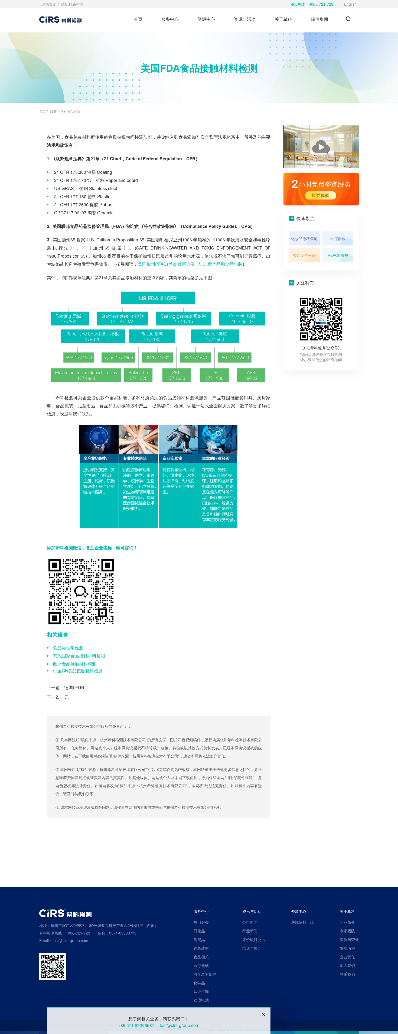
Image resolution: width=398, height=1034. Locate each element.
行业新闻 (249, 930)
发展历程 (347, 948)
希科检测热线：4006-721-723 (64, 933)
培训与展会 (251, 948)
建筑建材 (201, 948)
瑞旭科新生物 (72, 4)
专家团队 (347, 930)
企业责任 (347, 956)
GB (78, 670)
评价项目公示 (253, 939)
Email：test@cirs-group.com (63, 940)
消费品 (199, 939)
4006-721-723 (321, 4)
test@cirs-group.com (179, 1025)
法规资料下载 (302, 922)
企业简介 (347, 922)
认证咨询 (201, 991)
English (350, 4)
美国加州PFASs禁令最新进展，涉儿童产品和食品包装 (190, 264)
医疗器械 (201, 965)
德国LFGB (74, 687)
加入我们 (347, 965)
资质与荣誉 (349, 939)
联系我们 (347, 974)
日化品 (199, 930)
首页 (138, 19)
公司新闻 (249, 922)
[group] (321, 189)
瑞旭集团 (49, 4)
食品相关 (73, 111)
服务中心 (56, 111)
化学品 (199, 982)
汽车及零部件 (205, 974)
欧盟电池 (201, 1000)
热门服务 (201, 922)
